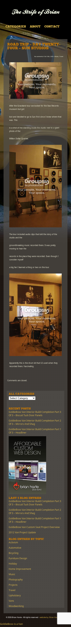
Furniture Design (18, 558)
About (35, 26)
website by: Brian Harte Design (52, 617)
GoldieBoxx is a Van (11, 624)
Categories (16, 26)
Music (57, 56)
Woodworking (16, 606)
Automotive (15, 547)
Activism (13, 542)
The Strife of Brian (35, 12)
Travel (61, 56)
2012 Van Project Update (22, 532)
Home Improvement (20, 569)
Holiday (13, 563)
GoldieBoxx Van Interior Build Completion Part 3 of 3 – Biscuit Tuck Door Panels (35, 413)
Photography (16, 579)
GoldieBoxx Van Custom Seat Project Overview (34, 527)
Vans (11, 600)
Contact (52, 26)
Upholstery (15, 595)
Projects (13, 585)
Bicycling (13, 553)
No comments (38, 56)
